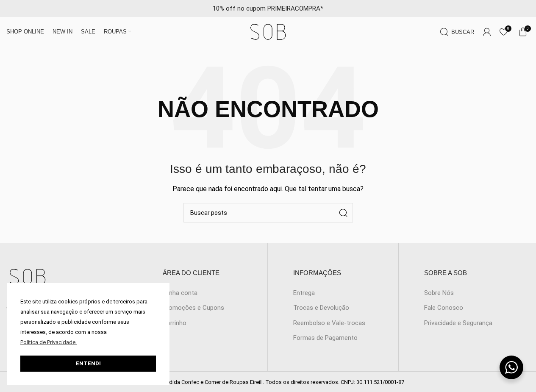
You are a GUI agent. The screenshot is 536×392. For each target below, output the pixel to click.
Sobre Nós (439, 293)
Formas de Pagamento (325, 338)
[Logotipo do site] (268, 31)
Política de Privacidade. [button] (48, 342)
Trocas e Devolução (321, 307)
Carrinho (174, 323)
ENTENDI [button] (88, 363)
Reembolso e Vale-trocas (329, 323)
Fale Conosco (443, 307)
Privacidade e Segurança (458, 323)
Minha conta (180, 293)
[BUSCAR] (343, 212)
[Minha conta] (486, 31)
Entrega (304, 293)
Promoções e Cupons (193, 307)
